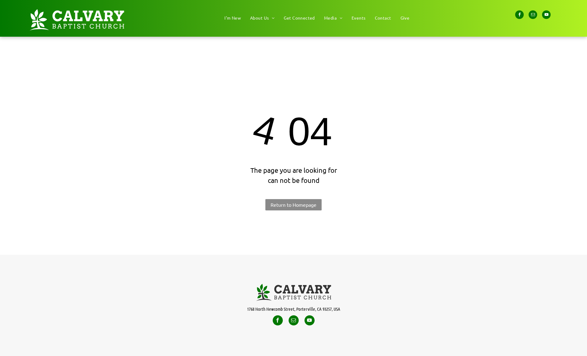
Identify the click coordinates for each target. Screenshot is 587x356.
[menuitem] (233, 17)
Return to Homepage (293, 205)
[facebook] (519, 15)
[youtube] (546, 15)
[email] (533, 15)
